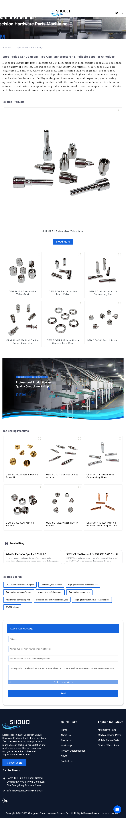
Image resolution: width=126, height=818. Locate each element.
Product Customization (73, 750)
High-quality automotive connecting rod (92, 600)
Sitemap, (97, 813)
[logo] (60, 12)
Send (63, 693)
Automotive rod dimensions (50, 592)
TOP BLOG (106, 813)
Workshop (66, 745)
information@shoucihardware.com (25, 790)
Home (8, 47)
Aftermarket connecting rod (18, 600)
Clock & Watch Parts (109, 745)
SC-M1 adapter (12, 607)
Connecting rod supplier (51, 585)
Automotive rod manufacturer (19, 592)
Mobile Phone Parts (108, 740)
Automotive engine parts (79, 592)
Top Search (115, 813)
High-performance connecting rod (83, 585)
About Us (66, 735)
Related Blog (17, 543)
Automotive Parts (107, 729)
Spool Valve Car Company (30, 47)
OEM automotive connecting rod (20, 585)
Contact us (12, 762)
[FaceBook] (5, 800)
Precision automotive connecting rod (52, 600)
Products (66, 740)
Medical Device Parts (109, 735)
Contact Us (67, 761)
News (64, 755)
